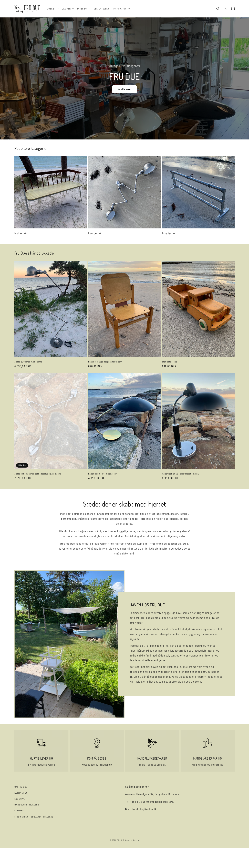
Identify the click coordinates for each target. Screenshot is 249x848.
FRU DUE (120, 840)
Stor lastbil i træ (169, 361)
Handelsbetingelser (26, 804)
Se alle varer (124, 89)
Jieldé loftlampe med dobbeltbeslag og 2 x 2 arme (37, 473)
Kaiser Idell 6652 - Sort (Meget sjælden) (180, 473)
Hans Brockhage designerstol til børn (105, 361)
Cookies (19, 810)
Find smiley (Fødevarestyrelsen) (33, 816)
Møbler (18, 233)
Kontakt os (21, 792)
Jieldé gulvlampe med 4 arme (28, 361)
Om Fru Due (20, 786)
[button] (52, 8)
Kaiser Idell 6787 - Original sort (102, 473)
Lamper (93, 233)
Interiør (166, 233)
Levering (19, 798)
